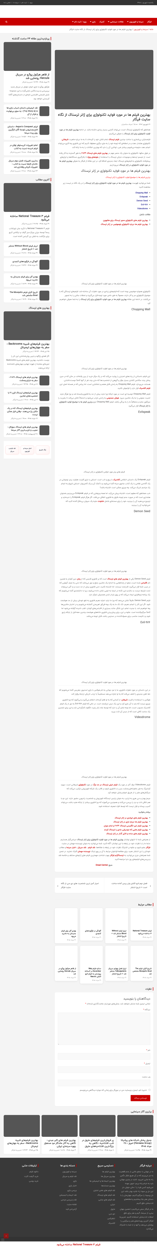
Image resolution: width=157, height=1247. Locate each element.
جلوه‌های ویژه (92, 157)
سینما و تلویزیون (136, 21)
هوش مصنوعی (113, 398)
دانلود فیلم (33, 1171)
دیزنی (112, 1204)
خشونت (101, 501)
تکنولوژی (82, 784)
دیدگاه (146, 1009)
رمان (79, 579)
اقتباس (144, 582)
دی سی (112, 1213)
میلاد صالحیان (127, 124)
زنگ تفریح (42, 450)
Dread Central (102, 865)
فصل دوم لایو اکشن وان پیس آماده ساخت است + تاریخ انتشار (129, 885)
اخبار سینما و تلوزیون (27, 450)
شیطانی (65, 139)
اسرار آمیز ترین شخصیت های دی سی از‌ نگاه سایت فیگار (80, 885)
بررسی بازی (72, 1190)
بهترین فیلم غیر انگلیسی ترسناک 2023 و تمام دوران (126, 825)
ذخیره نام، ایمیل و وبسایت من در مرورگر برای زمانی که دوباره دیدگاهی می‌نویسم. (113, 1090)
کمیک (101, 21)
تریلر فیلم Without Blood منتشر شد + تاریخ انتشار (118, 933)
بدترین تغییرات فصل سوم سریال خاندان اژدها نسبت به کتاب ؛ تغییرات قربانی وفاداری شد (23, 164)
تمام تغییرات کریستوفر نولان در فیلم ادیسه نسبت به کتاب (24, 146)
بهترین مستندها (108, 1185)
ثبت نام (24, 2)
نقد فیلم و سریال (12, 450)
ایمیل (147, 1063)
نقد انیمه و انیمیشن (68, 1195)
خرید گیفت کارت (31, 1176)
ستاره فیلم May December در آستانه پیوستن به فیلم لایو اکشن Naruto (93, 972)
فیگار (149, 21)
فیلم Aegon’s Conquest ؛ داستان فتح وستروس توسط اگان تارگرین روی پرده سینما (23, 130)
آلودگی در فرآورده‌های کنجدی (93, 932)
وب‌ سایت (146, 1077)
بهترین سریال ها (108, 1176)
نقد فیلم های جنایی (106, 1199)
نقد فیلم (91, 847)
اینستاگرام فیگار (117, 855)
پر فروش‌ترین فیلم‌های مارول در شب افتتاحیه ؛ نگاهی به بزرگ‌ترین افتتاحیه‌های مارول (98, 1143)
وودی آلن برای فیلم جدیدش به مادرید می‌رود (68, 933)
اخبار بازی (73, 1185)
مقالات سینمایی (117, 21)
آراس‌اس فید (71, 1209)
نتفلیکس (111, 1218)
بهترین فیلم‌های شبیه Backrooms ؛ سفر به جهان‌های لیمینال (28, 345)
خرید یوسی (33, 1181)
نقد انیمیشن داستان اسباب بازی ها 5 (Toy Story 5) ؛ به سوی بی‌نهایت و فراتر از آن (22, 111)
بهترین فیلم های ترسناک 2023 (95, 153)
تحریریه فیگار (27, 82)
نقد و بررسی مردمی (69, 1199)
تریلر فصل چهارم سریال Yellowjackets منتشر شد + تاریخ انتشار (117, 971)
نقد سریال (82, 847)
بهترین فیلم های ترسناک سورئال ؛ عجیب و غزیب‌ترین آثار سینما (23, 428)
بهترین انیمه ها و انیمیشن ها (102, 1181)
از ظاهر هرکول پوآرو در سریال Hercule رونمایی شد (67, 971)
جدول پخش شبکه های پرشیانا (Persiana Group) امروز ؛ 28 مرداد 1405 (136, 1143)
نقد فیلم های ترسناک (106, 1195)
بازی (94, 21)
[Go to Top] (6, 1235)
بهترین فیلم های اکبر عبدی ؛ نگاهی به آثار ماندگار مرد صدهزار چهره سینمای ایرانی (60, 1143)
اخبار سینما (71, 847)
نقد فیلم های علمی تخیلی (104, 1190)
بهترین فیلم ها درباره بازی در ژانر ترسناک (130, 821)
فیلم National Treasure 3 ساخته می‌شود (142, 932)
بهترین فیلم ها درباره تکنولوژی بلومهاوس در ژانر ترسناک (124, 224)
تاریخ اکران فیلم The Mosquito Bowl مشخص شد (142, 971)
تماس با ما (7, 2)
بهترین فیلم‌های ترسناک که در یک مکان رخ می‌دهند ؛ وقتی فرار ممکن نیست (22, 411)
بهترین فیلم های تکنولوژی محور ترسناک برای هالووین (125, 220)
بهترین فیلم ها (108, 1171)
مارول (113, 1209)
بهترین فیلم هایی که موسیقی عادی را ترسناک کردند (126, 829)
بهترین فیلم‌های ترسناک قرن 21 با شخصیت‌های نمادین (23, 394)
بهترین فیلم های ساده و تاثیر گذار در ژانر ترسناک (127, 833)
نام (148, 1050)
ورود (31, 2)
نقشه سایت (72, 1204)
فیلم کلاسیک (144, 388)
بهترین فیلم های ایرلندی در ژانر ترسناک (131, 818)
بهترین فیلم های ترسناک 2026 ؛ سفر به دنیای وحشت (23, 378)
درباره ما (16, 2)
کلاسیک (116, 479)
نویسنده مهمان (84, 851)
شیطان (125, 699)
